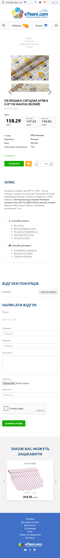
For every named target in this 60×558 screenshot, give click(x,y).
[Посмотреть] (17, 88)
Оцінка (5, 311)
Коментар (7, 352)
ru (57, 2)
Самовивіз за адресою (25, 250)
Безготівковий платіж (25, 228)
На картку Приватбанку (26, 231)
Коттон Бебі (30, 463)
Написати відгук (48, 291)
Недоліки (6, 340)
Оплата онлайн (22, 237)
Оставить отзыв (13, 423)
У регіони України (23, 256)
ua (53, 2)
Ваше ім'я (7, 389)
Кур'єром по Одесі (23, 253)
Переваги (6, 328)
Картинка (6, 378)
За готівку (19, 225)
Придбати (14, 163)
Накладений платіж (24, 234)
